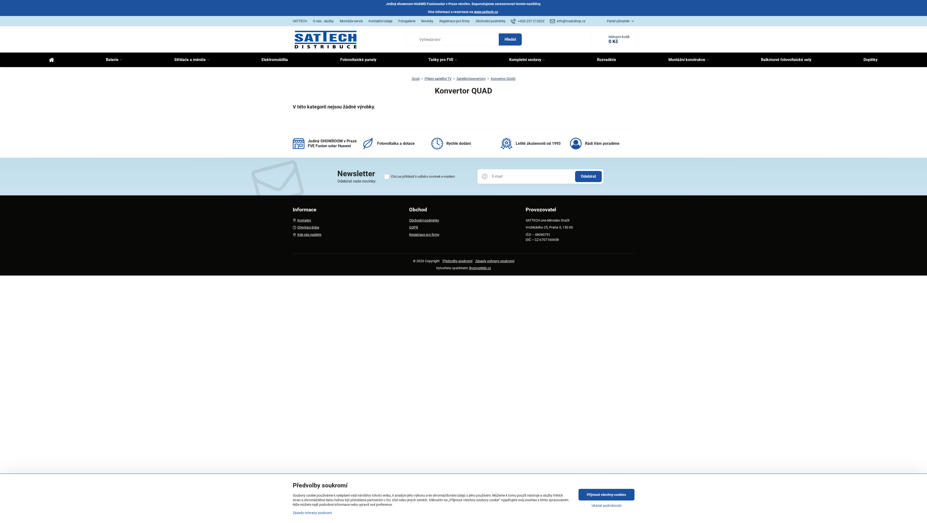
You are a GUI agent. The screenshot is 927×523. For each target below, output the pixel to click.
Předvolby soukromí (457, 261)
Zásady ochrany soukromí (494, 261)
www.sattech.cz (486, 12)
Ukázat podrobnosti (606, 506)
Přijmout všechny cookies (606, 495)
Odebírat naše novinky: (356, 181)
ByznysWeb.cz (480, 268)
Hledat (510, 39)
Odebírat (588, 176)
